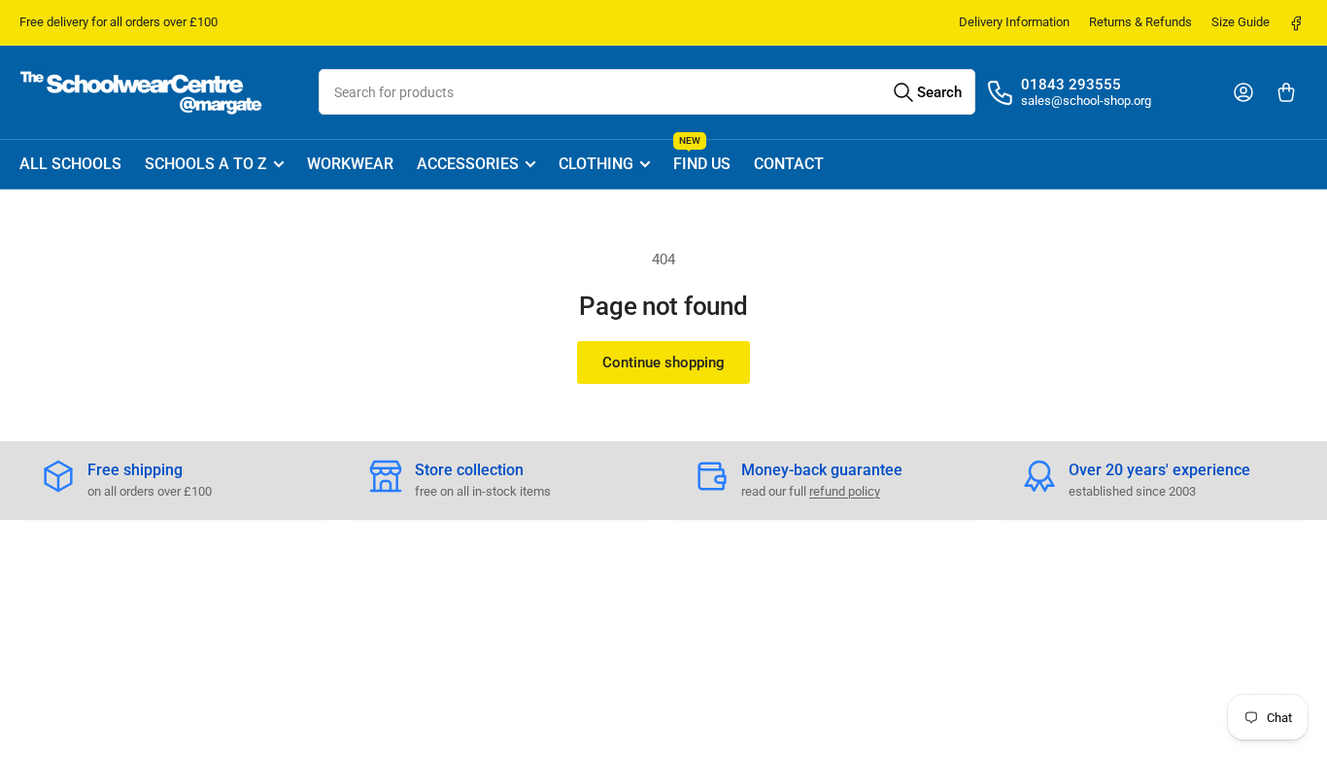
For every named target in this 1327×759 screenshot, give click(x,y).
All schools (70, 164)
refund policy (844, 491)
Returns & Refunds (1140, 22)
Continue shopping (663, 362)
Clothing (596, 164)
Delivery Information (1014, 22)
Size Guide (1240, 22)
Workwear (350, 164)
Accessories (468, 164)
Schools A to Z (206, 164)
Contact (789, 164)
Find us (702, 157)
